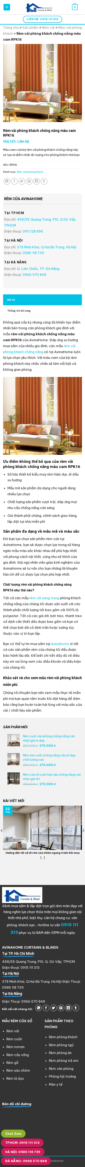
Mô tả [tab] (11, 299)
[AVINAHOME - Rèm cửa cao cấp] (39, 7)
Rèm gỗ (12, 1063)
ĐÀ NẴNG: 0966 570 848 (26, 1161)
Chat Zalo (13, 1134)
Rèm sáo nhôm (18, 1070)
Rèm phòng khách (63, 1037)
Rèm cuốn (14, 1039)
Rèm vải (48, 27)
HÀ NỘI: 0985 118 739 (22, 1152)
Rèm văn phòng (61, 1069)
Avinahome (60, 644)
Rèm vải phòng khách (30, 171)
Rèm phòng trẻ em (63, 1061)
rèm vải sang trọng (44, 598)
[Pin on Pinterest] (29, 181)
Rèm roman (15, 1047)
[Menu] (7, 7)
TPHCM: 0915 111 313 (22, 1143)
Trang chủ (11, 27)
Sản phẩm (30, 27)
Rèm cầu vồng (17, 1055)
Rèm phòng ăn (60, 1053)
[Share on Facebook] (14, 181)
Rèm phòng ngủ (61, 1045)
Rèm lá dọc (15, 1078)
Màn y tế (56, 1084)
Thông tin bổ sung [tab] (19, 310)
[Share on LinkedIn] (36, 181)
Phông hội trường (62, 1076)
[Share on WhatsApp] (7, 181)
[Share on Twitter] (21, 181)
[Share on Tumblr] (44, 181)
